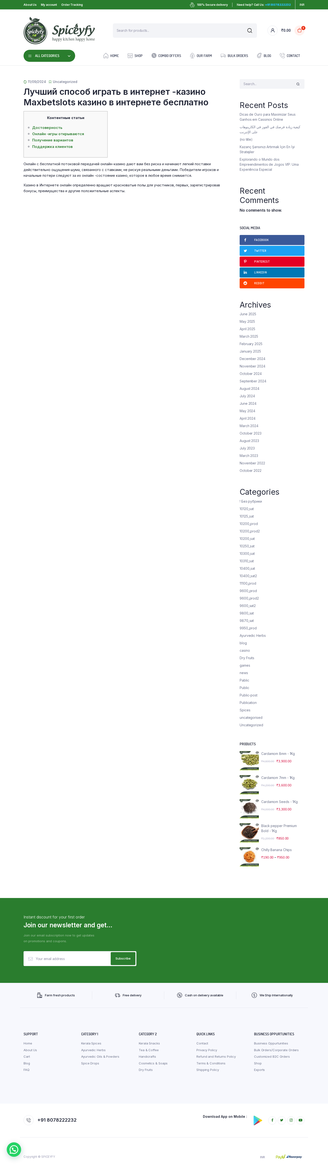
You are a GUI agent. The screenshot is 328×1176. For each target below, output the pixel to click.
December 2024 (252, 359)
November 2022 (252, 463)
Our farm (204, 55)
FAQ (27, 1070)
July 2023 (247, 448)
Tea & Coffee (149, 1050)
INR (302, 4)
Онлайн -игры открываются (58, 134)
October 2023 (250, 433)
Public (244, 688)
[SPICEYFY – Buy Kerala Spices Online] (59, 30)
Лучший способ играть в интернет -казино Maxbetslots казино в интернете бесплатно (116, 96)
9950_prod (248, 628)
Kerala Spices (91, 1043)
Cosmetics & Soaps (153, 1063)
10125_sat (247, 516)
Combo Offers (169, 55)
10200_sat (247, 539)
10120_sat (247, 509)
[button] (14, 1149)
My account (49, 4)
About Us (30, 4)
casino (245, 650)
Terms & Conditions (210, 1063)
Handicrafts (147, 1056)
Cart (27, 1056)
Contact (293, 55)
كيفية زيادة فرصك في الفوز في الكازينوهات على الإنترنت (270, 129)
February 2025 (251, 344)
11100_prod (248, 583)
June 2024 (248, 403)
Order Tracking (72, 4)
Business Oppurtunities (271, 1043)
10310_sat (247, 561)
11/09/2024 (37, 82)
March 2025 (249, 336)
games (245, 665)
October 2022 (250, 470)
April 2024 (247, 418)
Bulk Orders (238, 55)
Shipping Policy (207, 1070)
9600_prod (248, 591)
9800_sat (247, 613)
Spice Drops (90, 1063)
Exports (259, 1070)
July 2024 (247, 396)
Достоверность (47, 127)
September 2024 (253, 381)
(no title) (246, 139)
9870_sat (247, 621)
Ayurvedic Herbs (253, 635)
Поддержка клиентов (52, 146)
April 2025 (247, 329)
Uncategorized (65, 82)
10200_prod (249, 524)
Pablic (244, 680)
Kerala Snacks (149, 1043)
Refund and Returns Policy (216, 1056)
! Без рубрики (251, 501)
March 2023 (249, 456)
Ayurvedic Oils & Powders (100, 1056)
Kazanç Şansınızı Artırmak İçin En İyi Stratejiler (267, 149)
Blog (267, 55)
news (244, 673)
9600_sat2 (248, 606)
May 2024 (247, 411)
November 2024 (252, 366)
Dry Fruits (247, 658)
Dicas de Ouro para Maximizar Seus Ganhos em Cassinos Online (268, 116)
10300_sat (247, 553)
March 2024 (249, 426)
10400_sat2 (248, 576)
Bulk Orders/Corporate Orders (276, 1050)
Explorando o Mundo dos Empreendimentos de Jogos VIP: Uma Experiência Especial (269, 164)
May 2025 (247, 321)
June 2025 (248, 314)
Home (114, 55)
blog (243, 643)
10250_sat (247, 546)
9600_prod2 (249, 598)
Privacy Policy (206, 1050)
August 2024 (249, 388)
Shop (138, 55)
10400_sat (247, 568)
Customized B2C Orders (272, 1056)
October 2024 (251, 374)
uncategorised (251, 717)
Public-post (248, 695)
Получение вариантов (52, 140)
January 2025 (250, 351)
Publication (248, 703)
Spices (245, 710)
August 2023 (249, 441)
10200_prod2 (250, 531)
